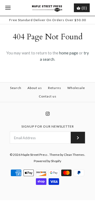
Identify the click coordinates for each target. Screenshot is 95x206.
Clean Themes (74, 155)
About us (34, 88)
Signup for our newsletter (47, 126)
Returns (54, 88)
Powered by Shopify (47, 161)
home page (68, 52)
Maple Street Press (34, 155)
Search (15, 88)
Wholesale (76, 88)
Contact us (47, 96)
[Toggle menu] (8, 8)
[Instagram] (48, 114)
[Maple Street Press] (47, 8)
